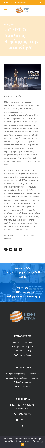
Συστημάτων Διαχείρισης (22, 346)
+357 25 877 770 (23, 414)
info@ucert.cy (21, 2)
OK (22, 444)
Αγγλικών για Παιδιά (22, 355)
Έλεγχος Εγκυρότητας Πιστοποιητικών (22, 373)
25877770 (9, 2)
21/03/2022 (9, 25)
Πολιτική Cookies (22, 386)
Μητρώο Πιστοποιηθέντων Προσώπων (22, 378)
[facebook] (40, 2)
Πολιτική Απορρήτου (22, 382)
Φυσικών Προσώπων (22, 342)
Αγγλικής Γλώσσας (22, 350)
